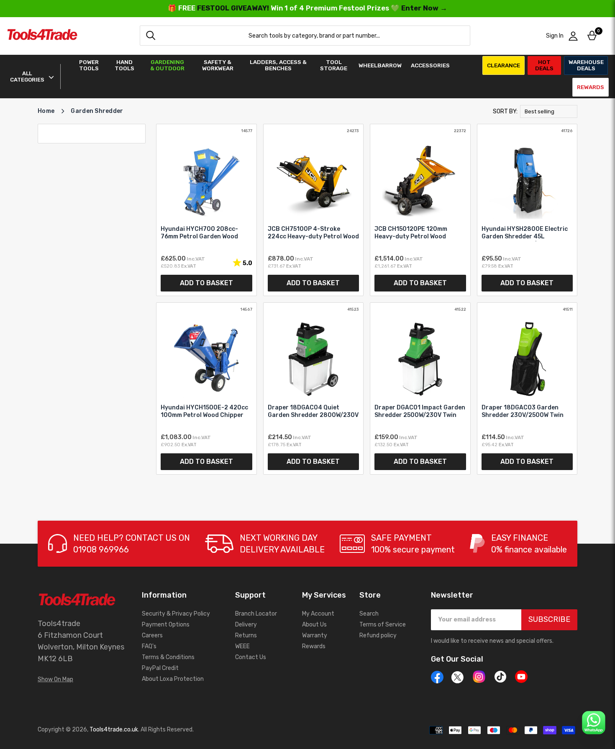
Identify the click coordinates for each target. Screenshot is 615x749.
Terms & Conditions (168, 657)
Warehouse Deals (586, 65)
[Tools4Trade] (42, 36)
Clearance (503, 65)
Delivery (246, 624)
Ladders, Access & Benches (278, 65)
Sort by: (505, 111)
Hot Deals (544, 65)
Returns (246, 635)
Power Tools (89, 65)
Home (46, 111)
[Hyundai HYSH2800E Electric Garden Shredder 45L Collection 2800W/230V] (527, 210)
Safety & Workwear (217, 65)
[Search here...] (150, 35)
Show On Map (55, 679)
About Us (314, 624)
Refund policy (378, 635)
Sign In (555, 35)
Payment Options (166, 624)
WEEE (242, 646)
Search (369, 613)
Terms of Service (382, 624)
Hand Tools (124, 65)
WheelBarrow (380, 65)
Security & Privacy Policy (176, 613)
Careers (152, 635)
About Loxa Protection (173, 679)
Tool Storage (333, 65)
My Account (318, 613)
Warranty (314, 635)
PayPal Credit (160, 668)
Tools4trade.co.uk (114, 729)
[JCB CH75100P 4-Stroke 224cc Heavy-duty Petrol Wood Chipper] (314, 210)
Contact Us (250, 657)
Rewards (590, 87)
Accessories (430, 65)
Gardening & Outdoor (167, 65)
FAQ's (149, 646)
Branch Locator (256, 613)
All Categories (27, 76)
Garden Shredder (97, 111)
